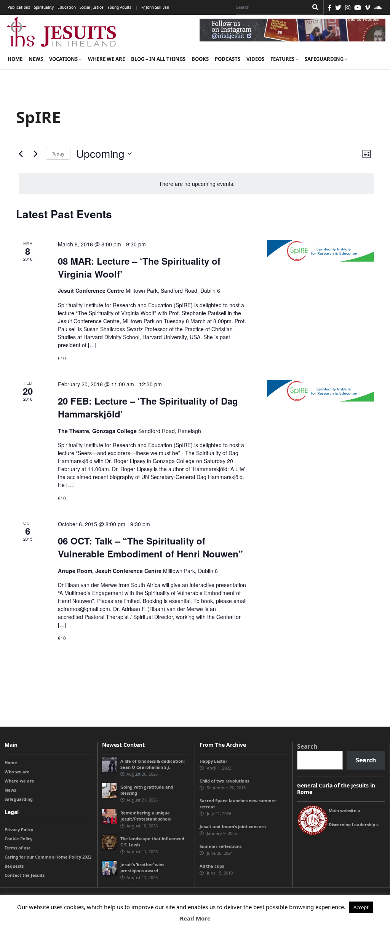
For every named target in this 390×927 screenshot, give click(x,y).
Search (307, 746)
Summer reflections (220, 846)
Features (283, 59)
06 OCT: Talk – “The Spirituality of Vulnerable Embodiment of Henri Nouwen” (150, 547)
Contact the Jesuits (25, 875)
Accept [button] (361, 907)
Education (67, 7)
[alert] (196, 183)
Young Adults (119, 7)
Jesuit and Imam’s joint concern (233, 826)
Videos (255, 59)
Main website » (344, 810)
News (36, 59)
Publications (19, 7)
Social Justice (92, 7)
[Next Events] (35, 153)
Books (200, 59)
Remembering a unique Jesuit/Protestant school (145, 816)
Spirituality (44, 7)
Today (58, 153)
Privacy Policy (19, 829)
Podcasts (227, 59)
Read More (195, 918)
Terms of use (18, 848)
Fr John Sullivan (155, 7)
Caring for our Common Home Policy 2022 (48, 857)
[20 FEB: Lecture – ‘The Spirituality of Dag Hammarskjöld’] (320, 391)
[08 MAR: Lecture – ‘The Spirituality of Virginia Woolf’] (320, 251)
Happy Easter (213, 761)
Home (15, 59)
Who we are (17, 772)
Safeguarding (325, 59)
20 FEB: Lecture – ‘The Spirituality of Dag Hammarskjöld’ (148, 407)
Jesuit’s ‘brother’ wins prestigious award (142, 867)
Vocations (64, 59)
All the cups (212, 866)
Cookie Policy (18, 838)
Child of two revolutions (224, 781)
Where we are (106, 59)
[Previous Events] (20, 153)
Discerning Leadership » (354, 824)
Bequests (14, 866)
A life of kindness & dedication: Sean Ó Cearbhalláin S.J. (152, 764)
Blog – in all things (158, 59)
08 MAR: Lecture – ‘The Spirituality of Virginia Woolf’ (139, 267)
